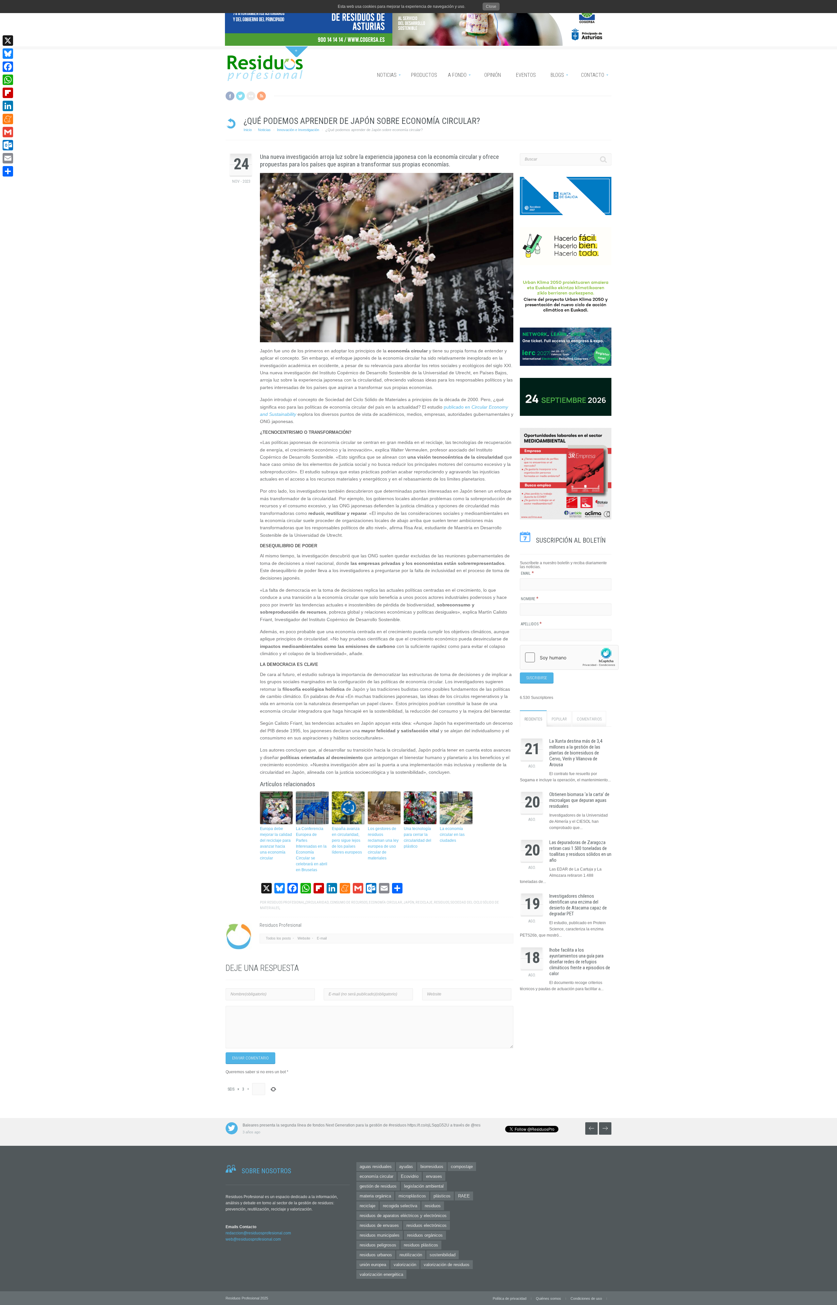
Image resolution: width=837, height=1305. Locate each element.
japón (408, 902)
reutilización (411, 1254)
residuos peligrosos (378, 1245)
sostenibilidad (442, 1254)
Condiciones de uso (586, 1298)
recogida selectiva (400, 1205)
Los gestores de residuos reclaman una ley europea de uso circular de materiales (383, 843)
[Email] (7, 158)
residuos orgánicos (425, 1235)
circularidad (317, 902)
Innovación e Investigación (298, 130)
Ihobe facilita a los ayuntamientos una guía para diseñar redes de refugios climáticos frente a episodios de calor (579, 961)
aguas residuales (376, 1166)
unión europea (373, 1264)
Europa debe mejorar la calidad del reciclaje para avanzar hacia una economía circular (276, 843)
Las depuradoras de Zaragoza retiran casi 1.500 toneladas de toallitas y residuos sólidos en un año (580, 851)
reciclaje (424, 902)
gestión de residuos (378, 1186)
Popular (559, 719)
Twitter (240, 96)
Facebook (230, 96)
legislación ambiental (424, 1186)
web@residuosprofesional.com (253, 1239)
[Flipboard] (7, 92)
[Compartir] (7, 171)
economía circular (385, 902)
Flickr (251, 96)
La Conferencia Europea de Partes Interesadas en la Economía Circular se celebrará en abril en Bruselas (311, 849)
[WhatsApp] (7, 79)
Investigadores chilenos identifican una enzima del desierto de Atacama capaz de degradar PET (578, 905)
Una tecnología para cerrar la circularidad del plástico (417, 837)
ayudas (406, 1166)
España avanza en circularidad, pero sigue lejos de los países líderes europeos (347, 840)
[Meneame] (7, 119)
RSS (261, 96)
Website (304, 938)
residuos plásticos (421, 1245)
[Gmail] (7, 132)
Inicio (248, 130)
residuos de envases (379, 1225)
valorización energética (381, 1274)
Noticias (264, 130)
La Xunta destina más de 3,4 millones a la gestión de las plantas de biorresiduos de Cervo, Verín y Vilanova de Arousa (575, 753)
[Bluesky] (7, 53)
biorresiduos (431, 1166)
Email (527, 573)
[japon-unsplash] (386, 257)
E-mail (322, 938)
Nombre (529, 599)
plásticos (442, 1196)
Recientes (533, 719)
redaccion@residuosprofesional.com (258, 1233)
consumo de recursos (348, 902)
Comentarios (589, 719)
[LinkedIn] (7, 105)
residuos (441, 902)
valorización (405, 1264)
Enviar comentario (250, 1058)
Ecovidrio (409, 1176)
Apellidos (531, 624)
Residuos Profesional (286, 902)
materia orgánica (375, 1196)
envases (434, 1176)
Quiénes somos (548, 1298)
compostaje (462, 1166)
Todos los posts (278, 938)
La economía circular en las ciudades (452, 834)
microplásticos (412, 1196)
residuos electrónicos (426, 1225)
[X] (7, 40)
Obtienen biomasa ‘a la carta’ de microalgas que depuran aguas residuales (579, 800)
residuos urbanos (376, 1254)
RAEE (464, 1196)
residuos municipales (380, 1235)
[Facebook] (7, 66)
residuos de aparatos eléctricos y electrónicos (403, 1215)
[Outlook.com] (7, 145)
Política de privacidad (509, 1298)
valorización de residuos (447, 1264)
